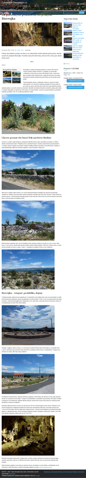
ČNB (68, 75)
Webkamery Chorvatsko (51, 472)
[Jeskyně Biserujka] (28, 455)
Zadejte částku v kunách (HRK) (72, 84)
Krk (23, 50)
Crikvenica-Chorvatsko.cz (14, 2)
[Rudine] (28, 189)
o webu (37, 475)
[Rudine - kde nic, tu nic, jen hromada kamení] (28, 393)
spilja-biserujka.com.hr (45, 467)
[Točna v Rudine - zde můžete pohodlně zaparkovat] (28, 345)
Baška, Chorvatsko (79, 472)
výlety (18, 50)
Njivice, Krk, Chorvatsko (65, 472)
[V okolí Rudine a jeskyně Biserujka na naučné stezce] (28, 133)
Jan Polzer (12, 473)
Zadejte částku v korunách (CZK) (73, 78)
